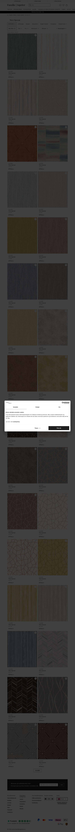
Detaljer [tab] (38, 407)
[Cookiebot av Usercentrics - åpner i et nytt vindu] (63, 403)
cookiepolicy (16, 421)
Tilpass (36, 428)
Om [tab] (59, 407)
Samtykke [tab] (15, 407)
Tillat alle (59, 428)
